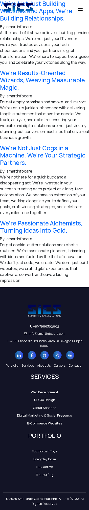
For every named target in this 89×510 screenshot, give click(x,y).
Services (28, 365)
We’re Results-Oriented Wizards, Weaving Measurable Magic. (42, 80)
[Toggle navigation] (80, 9)
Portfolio (12, 365)
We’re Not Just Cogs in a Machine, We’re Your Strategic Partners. (43, 155)
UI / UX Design (44, 400)
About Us (44, 365)
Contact (75, 365)
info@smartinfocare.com (46, 333)
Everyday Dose (44, 459)
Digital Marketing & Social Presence (44, 415)
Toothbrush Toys (44, 451)
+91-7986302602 (45, 326)
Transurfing (44, 474)
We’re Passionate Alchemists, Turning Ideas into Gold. (41, 226)
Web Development (44, 392)
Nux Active (44, 467)
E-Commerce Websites (44, 423)
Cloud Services (44, 407)
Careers (60, 365)
